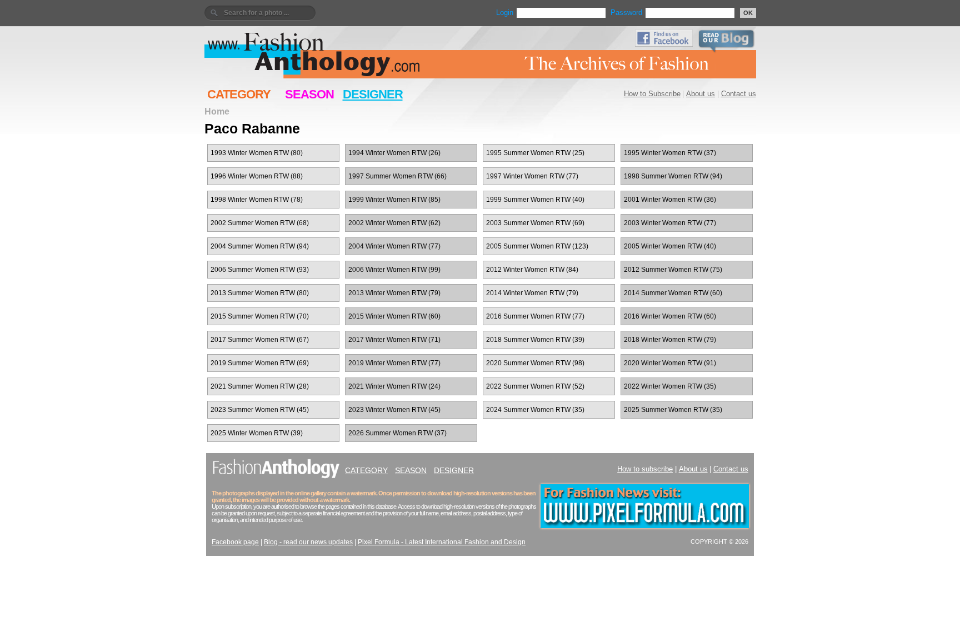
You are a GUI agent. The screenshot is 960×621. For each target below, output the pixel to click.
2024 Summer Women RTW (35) (535, 410)
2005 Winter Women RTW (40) (670, 246)
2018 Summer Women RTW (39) (535, 340)
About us (700, 94)
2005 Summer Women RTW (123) (537, 246)
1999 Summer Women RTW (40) (535, 199)
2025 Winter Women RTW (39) (257, 433)
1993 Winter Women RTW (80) (257, 153)
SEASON (309, 94)
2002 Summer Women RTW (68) (260, 223)
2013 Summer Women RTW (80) (260, 293)
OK (748, 12)
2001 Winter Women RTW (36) (670, 199)
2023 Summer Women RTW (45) (260, 410)
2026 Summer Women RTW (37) (397, 433)
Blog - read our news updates (308, 542)
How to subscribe (645, 469)
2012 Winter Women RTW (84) (532, 270)
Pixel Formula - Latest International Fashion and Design (442, 542)
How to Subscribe (652, 94)
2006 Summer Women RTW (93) (260, 270)
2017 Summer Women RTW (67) (260, 340)
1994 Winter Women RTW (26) (394, 153)
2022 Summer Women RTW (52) (535, 386)
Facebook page (235, 542)
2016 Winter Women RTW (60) (670, 316)
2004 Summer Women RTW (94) (260, 246)
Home (216, 111)
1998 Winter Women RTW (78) (257, 199)
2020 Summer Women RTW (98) (535, 363)
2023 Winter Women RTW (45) (394, 410)
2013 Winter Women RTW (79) (394, 293)
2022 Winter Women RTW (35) (670, 386)
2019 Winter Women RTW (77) (394, 363)
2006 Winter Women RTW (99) (394, 270)
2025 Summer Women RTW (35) (673, 410)
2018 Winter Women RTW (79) (670, 340)
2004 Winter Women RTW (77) (394, 246)
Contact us (738, 94)
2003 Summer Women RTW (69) (535, 223)
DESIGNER (373, 94)
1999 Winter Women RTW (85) (394, 199)
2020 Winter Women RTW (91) (670, 363)
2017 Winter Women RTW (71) (394, 340)
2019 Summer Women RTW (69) (260, 363)
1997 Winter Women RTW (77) (532, 176)
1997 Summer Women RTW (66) (397, 176)
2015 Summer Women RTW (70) (260, 316)
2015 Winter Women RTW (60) (394, 316)
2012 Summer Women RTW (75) (673, 270)
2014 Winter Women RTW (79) (532, 293)
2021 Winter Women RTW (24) (394, 386)
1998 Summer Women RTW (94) (673, 176)
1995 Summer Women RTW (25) (535, 153)
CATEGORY (239, 94)
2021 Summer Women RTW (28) (260, 386)
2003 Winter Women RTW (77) (670, 223)
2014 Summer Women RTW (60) (673, 293)
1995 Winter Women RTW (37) (670, 153)
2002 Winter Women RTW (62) (394, 223)
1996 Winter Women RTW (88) (257, 176)
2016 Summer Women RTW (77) (535, 316)
